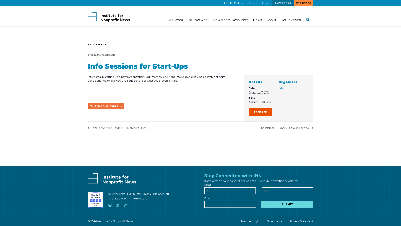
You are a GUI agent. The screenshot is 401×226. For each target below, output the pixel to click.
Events (252, 3)
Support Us (283, 3)
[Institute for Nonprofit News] (109, 17)
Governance (274, 221)
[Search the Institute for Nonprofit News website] (308, 20)
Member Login (250, 221)
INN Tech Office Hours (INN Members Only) (119, 127)
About (271, 20)
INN (281, 88)
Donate (305, 3)
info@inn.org (139, 198)
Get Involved (291, 20)
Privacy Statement (301, 221)
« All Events (97, 44)
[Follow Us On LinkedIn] (118, 205)
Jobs (265, 3)
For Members (233, 3)
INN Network (198, 20)
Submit (287, 204)
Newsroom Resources (231, 20)
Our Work (175, 20)
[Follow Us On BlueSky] (110, 205)
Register (260, 112)
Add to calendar (106, 106)
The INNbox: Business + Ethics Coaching (284, 127)
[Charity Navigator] (95, 200)
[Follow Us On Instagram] (125, 205)
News (257, 20)
